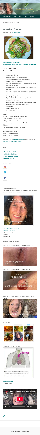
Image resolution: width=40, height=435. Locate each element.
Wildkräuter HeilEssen (10, 154)
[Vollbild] (34, 407)
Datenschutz (6, 417)
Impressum (6, 415)
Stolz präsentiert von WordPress (20, 431)
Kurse (20, 16)
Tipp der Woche (9, 158)
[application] (20, 399)
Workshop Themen (12, 29)
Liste (15, 141)
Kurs (12, 141)
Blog (15, 16)
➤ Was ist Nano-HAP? (9, 231)
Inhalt (8, 141)
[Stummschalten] (31, 407)
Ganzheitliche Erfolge (10, 152)
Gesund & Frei (7, 16)
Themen (19, 141)
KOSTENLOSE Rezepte (11, 156)
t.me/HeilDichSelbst (8, 381)
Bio (26, 16)
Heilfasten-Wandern (18, 139)
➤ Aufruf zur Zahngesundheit (11, 229)
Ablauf (5, 141)
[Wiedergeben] (6, 407)
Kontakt (32, 16)
